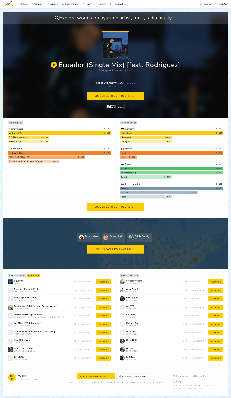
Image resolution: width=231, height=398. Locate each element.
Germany (129, 128)
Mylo (61, 317)
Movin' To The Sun (23, 349)
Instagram (182, 376)
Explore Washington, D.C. (97, 376)
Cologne (125, 141)
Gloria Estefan (22, 317)
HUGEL (31, 351)
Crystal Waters (22, 309)
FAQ (88, 4)
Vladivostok (127, 168)
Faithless (130, 357)
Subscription (71, 4)
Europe (73, 382)
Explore (53, 4)
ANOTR (17, 334)
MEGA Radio (15, 141)
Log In (207, 4)
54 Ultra (27, 334)
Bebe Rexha (132, 298)
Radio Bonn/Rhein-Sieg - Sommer (26, 161)
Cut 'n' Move (20, 360)
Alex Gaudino (40, 309)
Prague (124, 188)
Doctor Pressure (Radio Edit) (28, 315)
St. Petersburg (128, 172)
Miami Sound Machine (44, 317)
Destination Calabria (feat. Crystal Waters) (36, 306)
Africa (147, 382)
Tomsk (124, 177)
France (128, 148)
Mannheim (126, 137)
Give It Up (19, 357)
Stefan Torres (37, 292)
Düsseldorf (126, 133)
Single (118, 70)
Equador (18, 281)
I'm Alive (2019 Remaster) (27, 323)
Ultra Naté (20, 351)
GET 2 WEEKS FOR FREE (115, 249)
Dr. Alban (19, 343)
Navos (32, 300)
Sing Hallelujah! (22, 340)
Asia (81, 382)
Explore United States (134, 376)
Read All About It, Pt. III (26, 289)
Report (39, 4)
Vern (28, 326)
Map (25, 4)
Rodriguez (105, 70)
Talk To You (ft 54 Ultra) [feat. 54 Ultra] (34, 332)
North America (94, 382)
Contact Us (120, 4)
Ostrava (125, 192)
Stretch (18, 326)
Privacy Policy (181, 386)
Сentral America (114, 382)
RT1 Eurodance (17, 152)
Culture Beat (132, 323)
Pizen (123, 196)
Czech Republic (133, 184)
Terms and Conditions (203, 386)
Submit (102, 4)
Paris (123, 152)
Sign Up (222, 4)
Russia (128, 164)
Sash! (128, 70)
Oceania (157, 382)
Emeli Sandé (20, 292)
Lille (123, 157)
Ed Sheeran (20, 300)
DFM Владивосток (19, 137)
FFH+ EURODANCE (19, 157)
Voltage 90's (15, 133)
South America (133, 382)
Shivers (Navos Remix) (25, 298)
